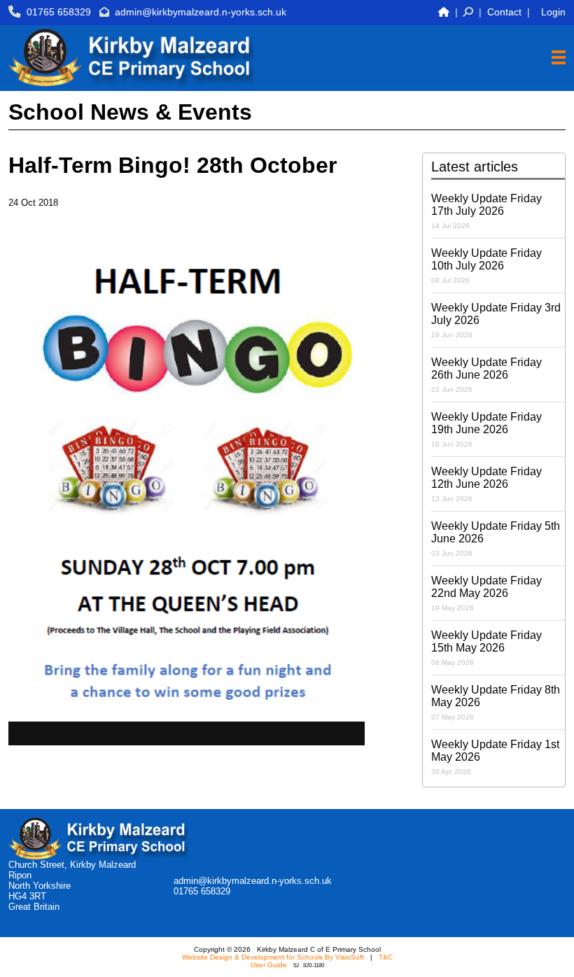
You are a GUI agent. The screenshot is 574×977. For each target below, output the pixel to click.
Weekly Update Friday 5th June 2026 (495, 538)
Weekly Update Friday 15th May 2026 (486, 647)
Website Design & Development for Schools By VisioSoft (273, 957)
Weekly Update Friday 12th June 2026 (486, 483)
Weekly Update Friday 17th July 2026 (486, 211)
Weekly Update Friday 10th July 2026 (486, 265)
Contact (504, 11)
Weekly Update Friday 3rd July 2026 (496, 320)
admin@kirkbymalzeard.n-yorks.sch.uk (200, 11)
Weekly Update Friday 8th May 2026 (495, 702)
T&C (386, 957)
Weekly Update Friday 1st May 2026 (495, 756)
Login (553, 11)
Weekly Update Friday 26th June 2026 (486, 374)
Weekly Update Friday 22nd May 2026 (486, 593)
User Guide (269, 965)
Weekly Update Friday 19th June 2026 (486, 429)
